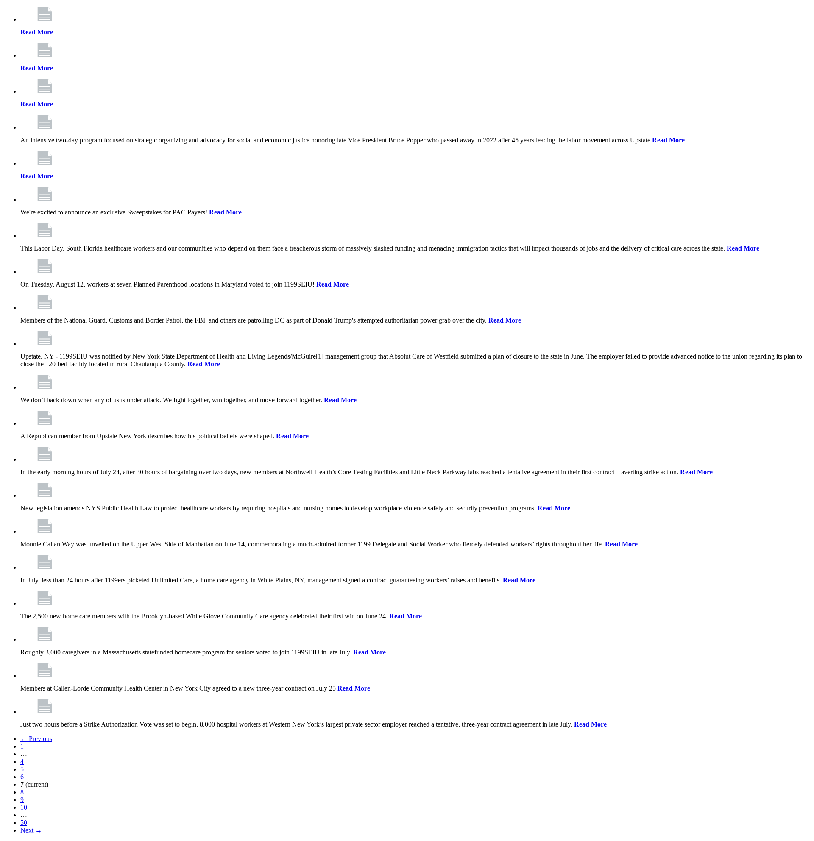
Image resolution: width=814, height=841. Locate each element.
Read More (36, 32)
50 (23, 822)
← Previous (36, 738)
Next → (31, 830)
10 (23, 807)
